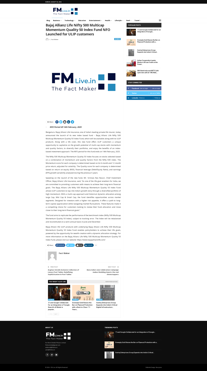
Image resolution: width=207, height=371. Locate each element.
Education (82, 20)
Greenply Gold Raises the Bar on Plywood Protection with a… (136, 342)
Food (128, 20)
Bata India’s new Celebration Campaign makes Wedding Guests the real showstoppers (103, 272)
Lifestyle (118, 20)
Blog (48, 20)
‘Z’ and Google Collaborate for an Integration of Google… (135, 332)
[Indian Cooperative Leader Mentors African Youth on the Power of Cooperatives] (131, 62)
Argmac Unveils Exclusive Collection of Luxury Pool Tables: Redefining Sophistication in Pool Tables (63, 272)
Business (56, 20)
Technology (69, 20)
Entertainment (94, 20)
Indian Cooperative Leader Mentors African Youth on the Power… (147, 62)
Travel (136, 20)
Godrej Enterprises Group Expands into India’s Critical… (134, 352)
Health (107, 20)
